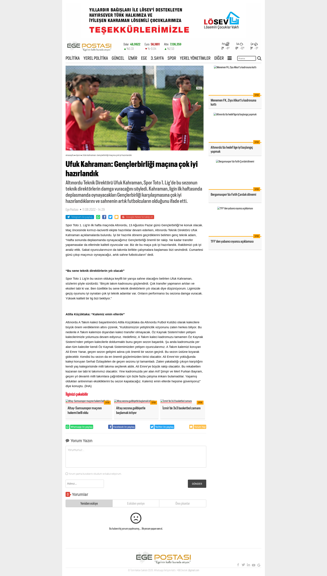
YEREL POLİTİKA (95, 58)
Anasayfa (70, 155)
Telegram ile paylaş (82, 217)
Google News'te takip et (139, 217)
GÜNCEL (118, 58)
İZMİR (132, 58)
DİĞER (219, 58)
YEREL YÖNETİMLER (195, 58)
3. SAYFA (157, 58)
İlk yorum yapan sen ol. (152, 528)
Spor (78, 155)
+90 (178, 570)
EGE (144, 58)
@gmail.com (193, 570)
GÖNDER (197, 483)
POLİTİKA (73, 58)
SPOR (172, 58)
